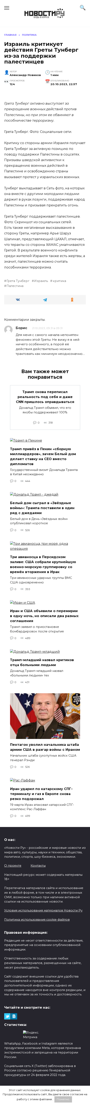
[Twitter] (7, 1016)
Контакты (38, 865)
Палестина (14, 286)
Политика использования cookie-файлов (37, 919)
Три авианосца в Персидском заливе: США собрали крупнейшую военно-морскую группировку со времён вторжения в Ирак (43, 564)
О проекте (12, 865)
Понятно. (63, 1099)
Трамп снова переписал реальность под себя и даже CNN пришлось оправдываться (45, 397)
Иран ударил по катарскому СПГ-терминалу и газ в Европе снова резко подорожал (41, 794)
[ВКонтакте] (14, 1016)
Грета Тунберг (17, 281)
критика (59, 281)
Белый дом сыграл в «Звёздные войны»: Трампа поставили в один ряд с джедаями (42, 508)
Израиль (41, 281)
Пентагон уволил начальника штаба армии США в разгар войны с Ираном (45, 747)
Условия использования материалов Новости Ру (43, 910)
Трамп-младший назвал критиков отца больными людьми (42, 662)
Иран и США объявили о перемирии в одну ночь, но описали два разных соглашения (44, 616)
